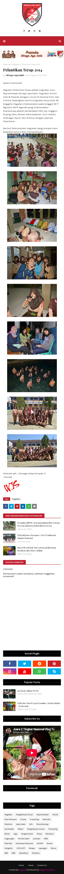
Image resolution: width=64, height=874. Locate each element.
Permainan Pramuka (24, 843)
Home (21, 865)
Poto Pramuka (10, 819)
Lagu (15, 834)
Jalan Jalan (20, 824)
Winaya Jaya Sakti (15, 75)
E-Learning (34, 819)
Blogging (22, 870)
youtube (36, 839)
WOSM (40, 843)
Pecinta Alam (23, 839)
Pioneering (52, 829)
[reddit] (39, 664)
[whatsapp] (39, 671)
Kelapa (32, 848)
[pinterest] (39, 31)
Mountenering (42, 824)
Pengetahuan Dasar (24, 814)
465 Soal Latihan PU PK (28, 690)
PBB (6, 853)
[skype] (54, 671)
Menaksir (50, 834)
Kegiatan (16, 64)
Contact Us (42, 865)
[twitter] (29, 31)
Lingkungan (9, 839)
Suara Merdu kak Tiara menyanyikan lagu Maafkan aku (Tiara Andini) (36, 549)
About (30, 865)
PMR (13, 853)
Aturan (49, 843)
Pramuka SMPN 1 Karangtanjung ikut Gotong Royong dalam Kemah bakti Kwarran (38, 524)
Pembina (35, 853)
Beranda (6, 64)
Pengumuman (27, 834)
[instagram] (34, 31)
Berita (7, 834)
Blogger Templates (47, 870)
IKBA (46, 839)
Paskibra (8, 824)
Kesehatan (9, 829)
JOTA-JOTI (21, 848)
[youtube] (24, 671)
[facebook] (24, 31)
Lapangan (43, 848)
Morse (53, 848)
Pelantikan (23, 853)
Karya (39, 834)
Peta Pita (8, 843)
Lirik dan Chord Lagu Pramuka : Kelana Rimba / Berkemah (38, 705)
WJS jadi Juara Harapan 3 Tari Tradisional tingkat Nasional (36, 537)
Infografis (9, 848)
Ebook (55, 814)
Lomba (23, 819)
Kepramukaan (43, 814)
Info (31, 824)
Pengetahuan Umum (36, 829)
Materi (20, 829)
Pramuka (46, 819)
